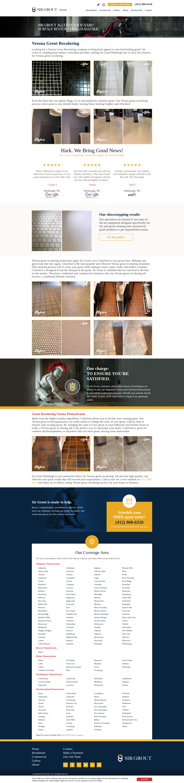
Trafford (125, 710)
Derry (40, 723)
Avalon (41, 581)
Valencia (125, 664)
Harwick (69, 631)
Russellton (126, 584)
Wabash (125, 624)
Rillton (96, 720)
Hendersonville (72, 682)
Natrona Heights (100, 617)
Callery (41, 667)
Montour (97, 604)
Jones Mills (70, 720)
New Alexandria (100, 707)
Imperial (69, 640)
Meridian (97, 664)
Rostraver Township (102, 723)
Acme (40, 693)
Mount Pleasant (100, 700)
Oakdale (97, 627)
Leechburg (70, 726)
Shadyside (126, 591)
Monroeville (99, 601)
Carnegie (41, 637)
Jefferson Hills (99, 571)
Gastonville (70, 678)
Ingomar (97, 568)
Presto (124, 574)
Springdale (126, 604)
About (125, 10)
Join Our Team (72, 756)
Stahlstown (126, 703)
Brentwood (42, 624)
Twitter (79, 764)
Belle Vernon (43, 713)
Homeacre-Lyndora (73, 667)
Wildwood (126, 640)
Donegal (41, 726)
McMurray (98, 682)
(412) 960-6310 (143, 4)
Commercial (105, 10)
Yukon (124, 726)
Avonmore (42, 710)
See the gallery (116, 237)
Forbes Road (71, 693)
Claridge (41, 716)
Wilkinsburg (127, 644)
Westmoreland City (129, 720)
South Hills (126, 598)
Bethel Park (42, 604)
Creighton (70, 584)
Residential (91, 10)
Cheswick (70, 571)
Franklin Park (71, 614)
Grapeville (70, 697)
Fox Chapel (70, 611)
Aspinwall (42, 578)
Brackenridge (43, 614)
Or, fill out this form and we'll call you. (129, 526)
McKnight (98, 594)
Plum (124, 571)
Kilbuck (97, 574)
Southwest (126, 700)
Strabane (125, 682)
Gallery (116, 10)
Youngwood (126, 723)
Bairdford (42, 584)
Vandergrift (126, 713)
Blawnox (41, 607)
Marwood (98, 660)
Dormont (69, 591)
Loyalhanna (98, 693)
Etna (68, 607)
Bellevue (41, 598)
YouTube (85, 764)
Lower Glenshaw (100, 588)
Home (35, 748)
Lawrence (70, 685)
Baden (40, 652)
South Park (126, 601)
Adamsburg (42, 697)
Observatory (99, 637)
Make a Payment (73, 752)
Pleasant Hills (127, 568)
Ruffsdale (98, 726)
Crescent (69, 588)
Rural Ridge (127, 581)
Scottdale (97, 730)
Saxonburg (98, 670)
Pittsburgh (98, 644)
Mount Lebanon (100, 611)
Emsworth (70, 604)
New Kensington (100, 710)
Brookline (42, 634)
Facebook (72, 764)
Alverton (41, 700)
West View (126, 634)
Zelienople (126, 667)
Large (96, 578)
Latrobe (69, 723)
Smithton (125, 697)
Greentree (70, 627)
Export (40, 730)
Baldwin (41, 591)
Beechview (42, 594)
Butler (40, 660)
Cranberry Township (46, 670)
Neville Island (99, 621)
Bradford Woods (44, 621)
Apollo (41, 703)
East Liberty (71, 594)
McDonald (98, 678)
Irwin (68, 713)
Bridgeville (42, 627)
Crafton (69, 581)
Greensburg (70, 700)
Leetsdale (97, 584)
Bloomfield (42, 611)
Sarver (96, 667)
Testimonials (136, 10)
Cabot (40, 664)
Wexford (125, 637)
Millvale (97, 598)
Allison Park (43, 571)
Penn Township (100, 716)
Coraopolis (70, 578)
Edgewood (70, 598)
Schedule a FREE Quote (120, 4)
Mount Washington (101, 614)
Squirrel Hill (127, 607)
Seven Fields (127, 660)
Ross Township (128, 578)
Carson (41, 640)
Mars (68, 670)
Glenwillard (70, 624)
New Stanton (99, 713)
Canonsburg (42, 678)
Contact (148, 10)
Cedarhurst (70, 568)
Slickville (125, 693)
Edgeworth (70, 601)
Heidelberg (70, 634)
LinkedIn (92, 764)
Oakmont (97, 634)
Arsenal (41, 574)
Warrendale (126, 627)
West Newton (127, 716)
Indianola (69, 644)
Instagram (65, 764)
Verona (125, 621)
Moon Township (100, 607)
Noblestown (98, 624)
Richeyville (98, 685)
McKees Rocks (100, 591)
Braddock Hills (44, 617)
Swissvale (126, 611)
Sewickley (126, 588)
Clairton (69, 574)
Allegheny (42, 568)
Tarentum (125, 614)
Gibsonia (69, 617)
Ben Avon (42, 601)
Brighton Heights (45, 631)
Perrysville (98, 640)
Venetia (125, 685)
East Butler (70, 660)
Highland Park (71, 637)
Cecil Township (44, 682)
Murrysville (98, 703)
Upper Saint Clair (129, 617)
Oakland (97, 631)
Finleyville (42, 685)
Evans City (70, 664)
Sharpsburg (126, 594)
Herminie (69, 707)
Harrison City (71, 703)
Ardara (41, 707)
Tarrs (124, 707)
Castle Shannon (44, 644)
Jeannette (69, 716)
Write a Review (98, 4)
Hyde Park (70, 710)
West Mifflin (127, 631)
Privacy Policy (96, 778)
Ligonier (69, 730)
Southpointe (126, 678)
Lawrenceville (99, 581)
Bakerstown (42, 588)
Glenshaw (70, 621)
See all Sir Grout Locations (72, 735)
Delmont (41, 720)
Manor (96, 697)
